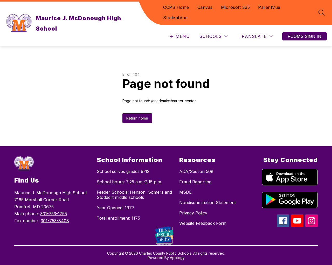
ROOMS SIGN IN (304, 36)
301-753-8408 (55, 220)
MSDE (185, 192)
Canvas (205, 7)
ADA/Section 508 (196, 171)
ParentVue (269, 7)
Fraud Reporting (195, 181)
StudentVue (175, 17)
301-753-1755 (53, 213)
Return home (137, 118)
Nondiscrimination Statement (207, 202)
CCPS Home (176, 7)
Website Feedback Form (202, 223)
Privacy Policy (193, 212)
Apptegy (177, 257)
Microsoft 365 (235, 7)
